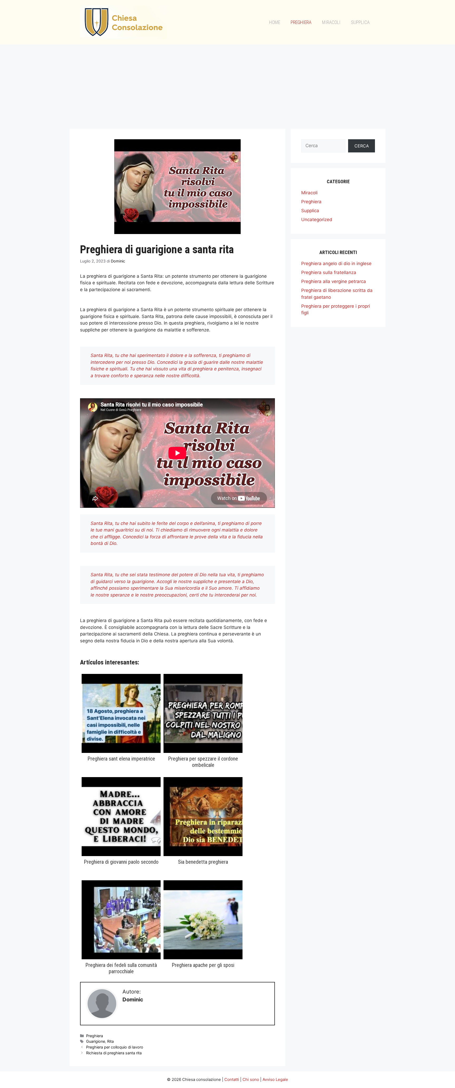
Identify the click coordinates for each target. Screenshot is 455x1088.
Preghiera (301, 22)
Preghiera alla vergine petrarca (333, 281)
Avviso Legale (275, 1079)
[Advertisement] (227, 84)
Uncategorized (316, 219)
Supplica (360, 22)
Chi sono (251, 1079)
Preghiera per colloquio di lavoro (114, 1047)
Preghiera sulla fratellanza (328, 272)
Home (274, 22)
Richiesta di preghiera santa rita (114, 1053)
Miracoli (331, 22)
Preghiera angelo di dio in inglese (336, 263)
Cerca (361, 145)
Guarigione (95, 1041)
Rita (110, 1041)
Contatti (231, 1079)
